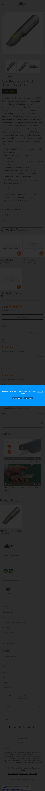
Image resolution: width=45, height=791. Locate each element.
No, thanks (28, 398)
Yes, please (17, 398)
